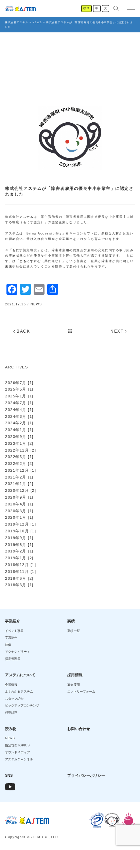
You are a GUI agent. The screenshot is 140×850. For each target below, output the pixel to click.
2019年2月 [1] (19, 551)
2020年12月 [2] (20, 490)
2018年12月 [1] (20, 565)
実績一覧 (73, 631)
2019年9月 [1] (19, 538)
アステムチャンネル (19, 759)
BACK (22, 331)
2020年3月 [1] (19, 511)
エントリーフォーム (81, 691)
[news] (70, 331)
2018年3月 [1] (19, 585)
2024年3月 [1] (19, 416)
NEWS (36, 304)
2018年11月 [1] (20, 572)
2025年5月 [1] (19, 389)
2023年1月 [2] (19, 443)
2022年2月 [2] (19, 463)
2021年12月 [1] (20, 470)
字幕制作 (11, 637)
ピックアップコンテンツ (22, 705)
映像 (8, 645)
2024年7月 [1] (19, 403)
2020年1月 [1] (19, 517)
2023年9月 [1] (19, 437)
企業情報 (11, 684)
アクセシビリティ (17, 651)
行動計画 (11, 712)
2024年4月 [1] (19, 410)
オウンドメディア (17, 752)
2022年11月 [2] (20, 450)
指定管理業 (12, 659)
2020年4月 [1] (19, 504)
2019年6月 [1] (19, 545)
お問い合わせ (78, 729)
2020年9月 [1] (19, 497)
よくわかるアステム (19, 691)
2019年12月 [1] (20, 524)
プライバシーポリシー (86, 775)
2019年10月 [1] (20, 531)
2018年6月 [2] (19, 578)
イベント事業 (14, 631)
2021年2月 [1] (19, 477)
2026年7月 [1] (19, 383)
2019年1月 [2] (19, 558)
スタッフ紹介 (14, 698)
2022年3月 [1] (19, 457)
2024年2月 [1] (19, 423)
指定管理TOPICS (17, 745)
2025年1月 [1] (19, 396)
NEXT (117, 331)
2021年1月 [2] (19, 484)
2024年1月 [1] (19, 430)
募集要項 (73, 684)
